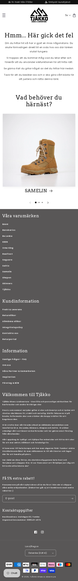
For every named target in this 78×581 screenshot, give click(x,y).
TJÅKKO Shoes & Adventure (43, 577)
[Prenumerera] (72, 498)
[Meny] (4, 15)
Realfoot (7, 254)
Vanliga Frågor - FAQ (14, 359)
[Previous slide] (30, 202)
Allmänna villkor (11, 321)
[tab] (35, 202)
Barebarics (8, 230)
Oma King (7, 248)
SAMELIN (36, 190)
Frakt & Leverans (12, 309)
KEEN (5, 242)
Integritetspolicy (12, 327)
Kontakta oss (10, 333)
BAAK (5, 224)
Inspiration (8, 377)
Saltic (5, 265)
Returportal (9, 339)
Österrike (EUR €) (37, 552)
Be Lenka (7, 236)
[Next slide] (48, 202)
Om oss (6, 365)
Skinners (7, 283)
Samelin (7, 271)
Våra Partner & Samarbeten (18, 371)
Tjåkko (6, 289)
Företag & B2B (10, 383)
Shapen (6, 277)
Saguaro (7, 259)
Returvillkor (9, 315)
